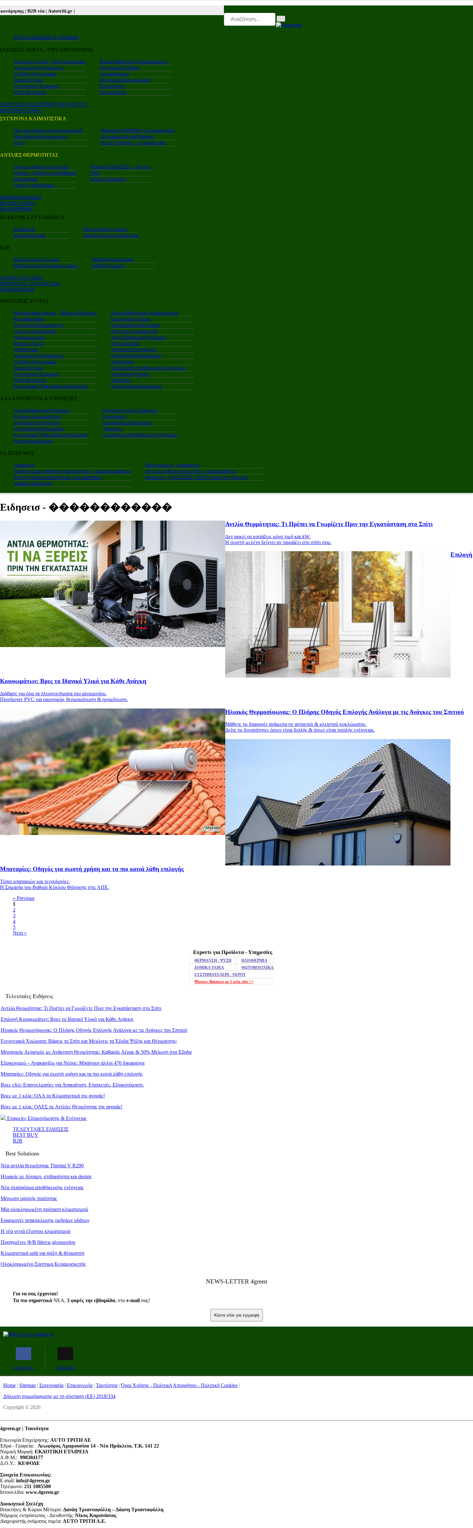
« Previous (23, 898)
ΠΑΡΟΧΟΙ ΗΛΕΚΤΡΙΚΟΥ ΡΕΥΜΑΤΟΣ (43, 104)
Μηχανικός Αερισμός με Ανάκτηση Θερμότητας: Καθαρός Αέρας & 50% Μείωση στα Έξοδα (96, 1052)
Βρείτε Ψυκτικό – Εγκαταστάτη (133, 142)
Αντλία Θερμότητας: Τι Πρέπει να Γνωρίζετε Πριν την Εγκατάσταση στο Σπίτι (81, 1008)
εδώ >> (224, 981)
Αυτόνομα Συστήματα (133, 349)
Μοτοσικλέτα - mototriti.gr (172, 465)
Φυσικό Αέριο (28, 343)
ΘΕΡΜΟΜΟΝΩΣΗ (20, 197)
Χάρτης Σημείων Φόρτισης (111, 235)
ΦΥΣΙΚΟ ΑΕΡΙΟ (18, 203)
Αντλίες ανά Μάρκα (34, 185)
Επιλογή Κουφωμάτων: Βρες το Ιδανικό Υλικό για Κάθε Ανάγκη (67, 1019)
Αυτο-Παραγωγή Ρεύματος (139, 337)
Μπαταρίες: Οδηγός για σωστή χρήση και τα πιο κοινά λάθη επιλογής (72, 1074)
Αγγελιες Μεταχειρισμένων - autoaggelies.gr (190, 471)
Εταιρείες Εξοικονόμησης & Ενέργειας (46, 1118)
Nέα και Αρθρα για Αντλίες (42, 167)
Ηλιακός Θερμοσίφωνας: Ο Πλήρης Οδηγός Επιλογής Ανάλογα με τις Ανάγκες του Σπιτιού (94, 1030)
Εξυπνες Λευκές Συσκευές (130, 410)
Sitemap (27, 1385)
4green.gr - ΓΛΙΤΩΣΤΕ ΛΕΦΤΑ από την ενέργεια (196, 477)
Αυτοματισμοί (114, 74)
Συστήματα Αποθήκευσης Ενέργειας (148, 368)
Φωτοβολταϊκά (29, 319)
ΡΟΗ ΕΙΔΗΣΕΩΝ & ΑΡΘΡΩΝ (46, 37)
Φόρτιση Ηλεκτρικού (105, 229)
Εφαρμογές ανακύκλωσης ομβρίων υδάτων (45, 1220)
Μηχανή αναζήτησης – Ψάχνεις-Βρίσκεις (55, 313)
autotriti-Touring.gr (33, 483)
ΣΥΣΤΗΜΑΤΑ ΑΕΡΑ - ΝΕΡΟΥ (220, 974)
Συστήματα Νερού (130, 374)
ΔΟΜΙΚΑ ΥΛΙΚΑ (209, 967)
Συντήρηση (122, 362)
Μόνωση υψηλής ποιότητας (29, 1198)
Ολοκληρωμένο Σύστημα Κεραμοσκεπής (43, 1264)
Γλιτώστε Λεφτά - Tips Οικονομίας (50, 61)
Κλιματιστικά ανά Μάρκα (127, 136)
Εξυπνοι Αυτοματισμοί (134, 331)
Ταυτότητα (106, 1385)
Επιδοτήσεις (112, 86)
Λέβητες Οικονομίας (35, 74)
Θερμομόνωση (29, 337)
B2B (18, 1141)
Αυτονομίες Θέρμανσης (38, 67)
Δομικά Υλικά (28, 80)
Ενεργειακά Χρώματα (36, 86)
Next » (20, 933)
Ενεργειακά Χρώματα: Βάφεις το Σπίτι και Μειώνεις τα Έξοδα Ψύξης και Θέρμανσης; (89, 1041)
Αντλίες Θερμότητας (35, 331)
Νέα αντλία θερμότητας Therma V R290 (42, 1165)
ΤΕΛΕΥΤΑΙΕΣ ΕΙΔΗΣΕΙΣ (41, 1129)
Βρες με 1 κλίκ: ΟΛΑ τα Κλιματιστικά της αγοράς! (53, 1095)
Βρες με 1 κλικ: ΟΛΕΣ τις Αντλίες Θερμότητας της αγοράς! (61, 1106)
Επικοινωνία (79, 1385)
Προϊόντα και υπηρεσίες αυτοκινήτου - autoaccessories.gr (72, 471)
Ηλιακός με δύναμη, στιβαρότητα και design (46, 1176)
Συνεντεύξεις (113, 92)
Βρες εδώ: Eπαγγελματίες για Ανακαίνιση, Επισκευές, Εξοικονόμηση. (72, 1085)
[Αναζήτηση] (281, 19)
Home (9, 1385)
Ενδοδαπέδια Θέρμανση (136, 355)
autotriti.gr (24, 465)
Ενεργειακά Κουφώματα (125, 80)
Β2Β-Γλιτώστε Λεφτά (36, 259)
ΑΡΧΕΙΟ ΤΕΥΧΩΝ (21, 278)
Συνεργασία (51, 1385)
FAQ (19, 142)
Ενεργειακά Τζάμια (119, 67)
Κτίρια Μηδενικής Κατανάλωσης (133, 61)
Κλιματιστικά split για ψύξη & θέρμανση (42, 1253)
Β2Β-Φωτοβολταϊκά (113, 259)
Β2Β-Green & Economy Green (46, 265)
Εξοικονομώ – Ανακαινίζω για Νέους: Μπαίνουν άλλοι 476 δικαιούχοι (72, 1063)
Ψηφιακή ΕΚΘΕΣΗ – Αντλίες (120, 167)
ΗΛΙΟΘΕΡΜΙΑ (16, 209)
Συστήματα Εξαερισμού (135, 325)
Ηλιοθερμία (26, 349)
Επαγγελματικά (29, 235)
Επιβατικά (24, 229)
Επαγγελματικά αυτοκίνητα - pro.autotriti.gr (58, 477)
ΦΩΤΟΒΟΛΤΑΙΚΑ (20, 110)
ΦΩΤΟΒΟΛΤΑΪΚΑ (257, 967)
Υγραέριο (120, 380)
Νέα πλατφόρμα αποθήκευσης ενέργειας (42, 1187)
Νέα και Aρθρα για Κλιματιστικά (48, 130)
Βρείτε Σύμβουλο (108, 179)
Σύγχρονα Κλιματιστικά (38, 325)
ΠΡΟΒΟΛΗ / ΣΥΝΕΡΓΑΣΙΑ (30, 283)
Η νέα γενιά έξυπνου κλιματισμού (35, 1231)
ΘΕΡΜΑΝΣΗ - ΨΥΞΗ (212, 960)
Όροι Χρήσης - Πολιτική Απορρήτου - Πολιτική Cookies (179, 1385)
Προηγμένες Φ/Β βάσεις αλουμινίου (38, 1242)
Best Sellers (26, 179)
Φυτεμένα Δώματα (33, 441)
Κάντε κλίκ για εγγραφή (236, 1315)
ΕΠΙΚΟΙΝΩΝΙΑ (17, 289)
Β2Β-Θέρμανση (108, 265)
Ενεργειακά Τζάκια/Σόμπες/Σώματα (50, 386)
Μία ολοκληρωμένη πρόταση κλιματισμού (44, 1209)
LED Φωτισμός (30, 92)
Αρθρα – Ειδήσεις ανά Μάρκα (45, 173)
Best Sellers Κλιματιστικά (40, 136)
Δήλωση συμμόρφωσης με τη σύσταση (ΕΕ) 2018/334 (59, 1396)
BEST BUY (25, 1135)
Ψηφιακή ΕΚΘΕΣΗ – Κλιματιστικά (137, 130)
